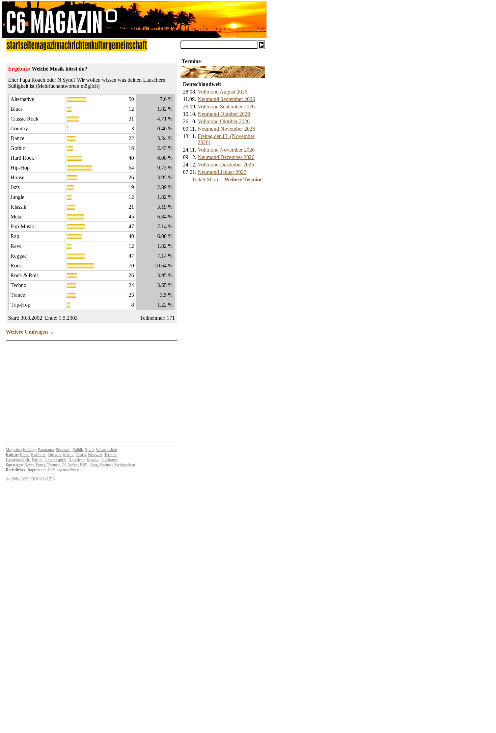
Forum (37, 459)
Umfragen (110, 459)
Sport (89, 449)
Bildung (29, 449)
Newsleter (76, 459)
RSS (83, 465)
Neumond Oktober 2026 (224, 114)
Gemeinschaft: (18, 459)
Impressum (37, 470)
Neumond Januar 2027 (222, 172)
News (29, 465)
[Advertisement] (27, 631)
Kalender (38, 454)
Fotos (40, 465)
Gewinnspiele (55, 459)
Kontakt (93, 459)
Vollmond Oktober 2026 (224, 121)
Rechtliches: (16, 470)
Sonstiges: (14, 465)
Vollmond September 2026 (226, 106)
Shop (93, 465)
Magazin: (14, 449)
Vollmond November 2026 (226, 150)
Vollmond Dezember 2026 (226, 164)
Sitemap (106, 465)
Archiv (72, 465)
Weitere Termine (243, 179)
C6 (64, 465)
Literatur (54, 454)
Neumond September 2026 (226, 99)
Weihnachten (125, 465)
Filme (24, 454)
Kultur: (12, 454)
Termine (110, 454)
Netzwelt (95, 454)
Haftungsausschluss (64, 470)
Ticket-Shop (205, 179)
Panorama (46, 449)
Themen (53, 465)
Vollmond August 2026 (222, 92)
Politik (78, 449)
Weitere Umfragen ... (29, 332)
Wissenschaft (106, 449)
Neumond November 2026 (226, 129)
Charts (81, 454)
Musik (68, 454)
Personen (63, 449)
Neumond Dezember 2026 (226, 157)
